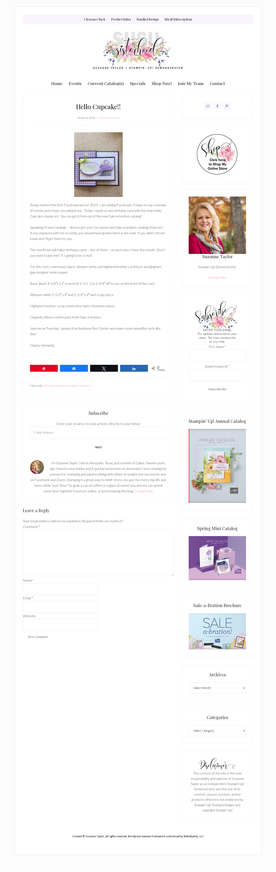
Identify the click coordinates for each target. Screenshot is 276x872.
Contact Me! (143, 491)
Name (28, 580)
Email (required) (217, 366)
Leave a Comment (109, 117)
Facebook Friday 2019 (79, 385)
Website (29, 616)
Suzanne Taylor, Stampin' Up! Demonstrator (138, 51)
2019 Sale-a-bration (55, 385)
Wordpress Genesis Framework (146, 836)
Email (28, 598)
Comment (31, 526)
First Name (217, 347)
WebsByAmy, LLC (194, 836)
